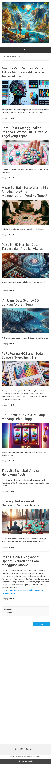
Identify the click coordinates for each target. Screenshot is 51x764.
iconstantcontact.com (9, 682)
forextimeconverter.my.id (11, 698)
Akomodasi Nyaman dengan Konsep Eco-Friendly (18, 637)
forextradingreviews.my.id (11, 693)
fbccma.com (6, 669)
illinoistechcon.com (9, 718)
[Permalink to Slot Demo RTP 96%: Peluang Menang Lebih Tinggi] (25, 447)
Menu (25, 50)
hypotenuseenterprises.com (12, 680)
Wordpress (36, 756)
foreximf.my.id (7, 689)
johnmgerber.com (8, 725)
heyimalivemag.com (9, 711)
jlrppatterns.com (8, 723)
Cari (2, 621)
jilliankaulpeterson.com (10, 720)
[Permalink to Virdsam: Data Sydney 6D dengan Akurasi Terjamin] (25, 333)
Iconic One (14, 756)
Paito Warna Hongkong (10, 736)
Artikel (11, 118)
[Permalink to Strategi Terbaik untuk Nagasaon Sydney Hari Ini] (25, 534)
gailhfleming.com (8, 709)
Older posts (8, 612)
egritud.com (6, 705)
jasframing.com (7, 687)
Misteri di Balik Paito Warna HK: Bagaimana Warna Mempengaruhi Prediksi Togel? (25, 191)
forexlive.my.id (7, 691)
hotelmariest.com (8, 678)
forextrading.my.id (9, 696)
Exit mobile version (25, 761)
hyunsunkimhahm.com (10, 713)
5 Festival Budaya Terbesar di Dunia (13, 640)
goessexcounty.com (9, 673)
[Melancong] (25, 42)
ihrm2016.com (7, 716)
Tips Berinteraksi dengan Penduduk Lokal (15, 633)
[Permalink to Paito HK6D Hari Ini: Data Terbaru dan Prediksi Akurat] (25, 277)
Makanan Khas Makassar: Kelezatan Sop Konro (17, 644)
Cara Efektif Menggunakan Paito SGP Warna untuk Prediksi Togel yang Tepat (25, 132)
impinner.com (7, 684)
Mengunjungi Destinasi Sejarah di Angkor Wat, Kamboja (20, 648)
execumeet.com (8, 666)
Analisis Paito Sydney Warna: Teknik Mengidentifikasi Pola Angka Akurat (23, 72)
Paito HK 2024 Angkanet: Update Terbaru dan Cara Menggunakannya (20, 561)
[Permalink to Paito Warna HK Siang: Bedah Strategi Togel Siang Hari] (25, 386)
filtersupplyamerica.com (11, 671)
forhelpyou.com (8, 707)
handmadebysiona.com (10, 675)
